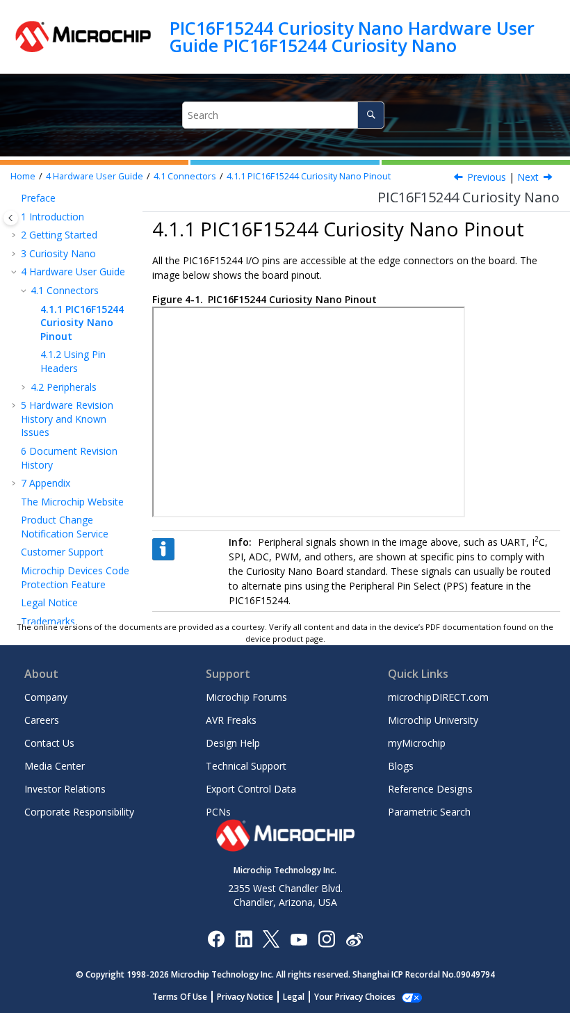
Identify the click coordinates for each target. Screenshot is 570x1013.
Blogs (401, 765)
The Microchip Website (72, 501)
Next (528, 177)
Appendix (45, 482)
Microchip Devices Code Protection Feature (75, 577)
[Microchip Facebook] (216, 938)
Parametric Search (429, 811)
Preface (38, 197)
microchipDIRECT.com (438, 697)
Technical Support (246, 765)
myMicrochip (417, 742)
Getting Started (59, 234)
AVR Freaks (231, 720)
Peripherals (64, 387)
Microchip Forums (246, 697)
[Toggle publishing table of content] (10, 218)
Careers (41, 720)
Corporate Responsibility (79, 811)
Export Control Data (251, 788)
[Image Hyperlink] (298, 938)
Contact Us (49, 742)
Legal (293, 997)
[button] (15, 198)
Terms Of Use (179, 997)
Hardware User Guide (94, 176)
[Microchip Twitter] (271, 938)
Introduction (52, 216)
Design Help (233, 742)
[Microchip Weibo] (354, 938)
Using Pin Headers (73, 361)
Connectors (185, 176)
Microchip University (433, 720)
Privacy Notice (245, 997)
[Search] (370, 115)
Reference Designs (430, 788)
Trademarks (48, 621)
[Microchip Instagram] (326, 938)
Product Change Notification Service (64, 526)
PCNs (218, 811)
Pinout (309, 176)
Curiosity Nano (58, 253)
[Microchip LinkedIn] (243, 938)
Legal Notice (49, 602)
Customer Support (62, 551)
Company (45, 697)
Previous (486, 177)
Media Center (54, 765)
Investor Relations (65, 788)
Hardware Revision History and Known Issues (67, 418)
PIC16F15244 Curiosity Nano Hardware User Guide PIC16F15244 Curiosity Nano (352, 36)
